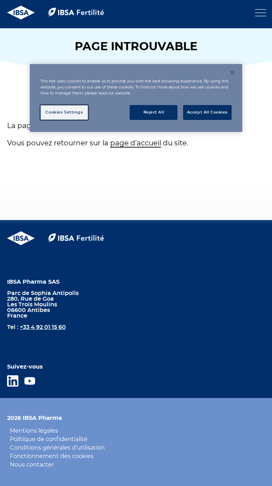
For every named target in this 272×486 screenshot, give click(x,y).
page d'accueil (135, 143)
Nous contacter (32, 465)
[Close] (232, 72)
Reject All (153, 112)
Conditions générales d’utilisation (57, 448)
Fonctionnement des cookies (52, 456)
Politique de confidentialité (48, 439)
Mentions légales (34, 431)
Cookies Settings (64, 112)
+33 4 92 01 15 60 (43, 327)
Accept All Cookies (207, 112)
